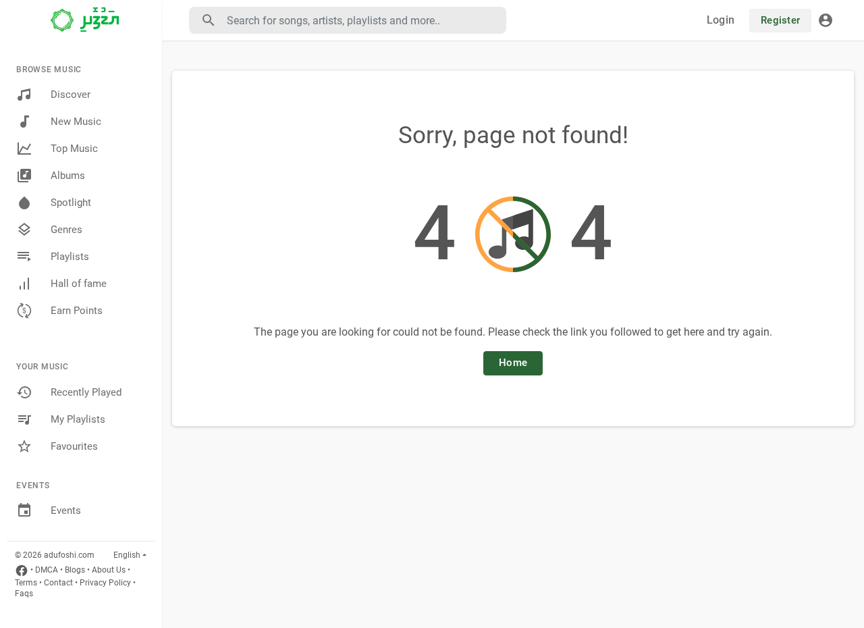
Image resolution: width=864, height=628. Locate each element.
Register (780, 20)
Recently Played (86, 392)
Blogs (75, 570)
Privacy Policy (105, 582)
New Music (76, 121)
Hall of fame (79, 284)
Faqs (24, 593)
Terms (26, 582)
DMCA (46, 570)
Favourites (74, 446)
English (126, 555)
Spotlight (71, 203)
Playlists (70, 257)
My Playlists (78, 419)
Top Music (74, 148)
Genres (66, 230)
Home (513, 363)
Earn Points (77, 311)
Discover (70, 94)
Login (720, 20)
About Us (109, 570)
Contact (58, 582)
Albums (68, 175)
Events (66, 510)
